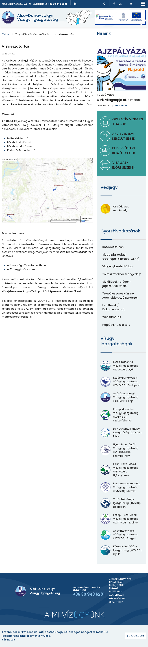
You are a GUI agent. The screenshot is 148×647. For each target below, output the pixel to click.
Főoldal (5, 34)
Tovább (119, 105)
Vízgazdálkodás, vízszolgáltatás (32, 34)
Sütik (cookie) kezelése (117, 586)
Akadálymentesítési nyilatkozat (120, 580)
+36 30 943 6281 (57, 3)
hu (130, 3)
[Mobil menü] (143, 4)
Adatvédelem (116, 595)
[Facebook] (113, 3)
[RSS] (75, 4)
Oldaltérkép (116, 602)
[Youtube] (121, 3)
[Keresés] (104, 4)
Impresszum (115, 591)
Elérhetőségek (117, 598)
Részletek (8, 639)
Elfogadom (135, 636)
